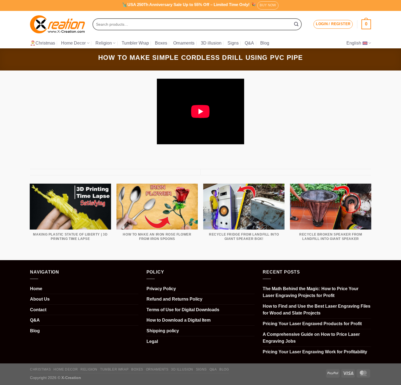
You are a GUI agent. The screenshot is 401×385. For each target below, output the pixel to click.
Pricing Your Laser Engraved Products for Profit (312, 323)
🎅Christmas (42, 43)
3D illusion (211, 43)
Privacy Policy (161, 288)
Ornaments (183, 43)
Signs (233, 43)
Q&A (249, 43)
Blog (264, 43)
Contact (38, 309)
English (353, 43)
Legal (152, 341)
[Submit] (296, 24)
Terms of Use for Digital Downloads (182, 309)
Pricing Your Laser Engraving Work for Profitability (315, 351)
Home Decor (73, 43)
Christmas (40, 369)
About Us (40, 299)
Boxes (161, 43)
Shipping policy (162, 330)
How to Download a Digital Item (178, 320)
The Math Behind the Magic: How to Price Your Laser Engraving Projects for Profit (310, 292)
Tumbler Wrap (135, 43)
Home (36, 288)
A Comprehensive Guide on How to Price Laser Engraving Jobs (311, 338)
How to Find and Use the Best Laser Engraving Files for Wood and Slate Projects (316, 310)
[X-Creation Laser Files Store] (57, 24)
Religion (103, 43)
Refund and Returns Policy (174, 299)
